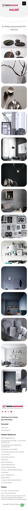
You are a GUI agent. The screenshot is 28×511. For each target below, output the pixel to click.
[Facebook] (2, 411)
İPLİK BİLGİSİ (4, 472)
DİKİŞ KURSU (4, 459)
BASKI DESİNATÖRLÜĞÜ (8, 438)
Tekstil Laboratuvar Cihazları (9, 417)
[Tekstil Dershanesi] (10, 4)
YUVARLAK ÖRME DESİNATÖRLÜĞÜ (11, 480)
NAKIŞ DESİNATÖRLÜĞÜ (8, 464)
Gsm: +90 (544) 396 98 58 (8, 493)
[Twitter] (5, 411)
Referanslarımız (5, 430)
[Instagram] (8, 411)
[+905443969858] (22, 505)
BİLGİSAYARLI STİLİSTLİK (8, 457)
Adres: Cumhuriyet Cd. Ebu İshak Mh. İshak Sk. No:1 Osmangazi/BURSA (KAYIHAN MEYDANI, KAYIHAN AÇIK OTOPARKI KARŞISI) (14, 497)
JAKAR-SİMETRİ (5, 477)
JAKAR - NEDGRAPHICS (7, 475)
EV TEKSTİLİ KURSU (6, 482)
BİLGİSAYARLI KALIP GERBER (9, 449)
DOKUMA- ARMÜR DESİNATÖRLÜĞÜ (11, 470)
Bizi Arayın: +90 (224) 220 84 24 (10, 490)
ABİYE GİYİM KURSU (7, 462)
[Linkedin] (11, 411)
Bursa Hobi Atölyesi (6, 419)
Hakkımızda (4, 427)
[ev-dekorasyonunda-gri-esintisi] (14, 46)
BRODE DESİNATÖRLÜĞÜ (8, 467)
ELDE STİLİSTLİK (5, 454)
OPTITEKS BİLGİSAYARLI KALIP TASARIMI (12, 452)
